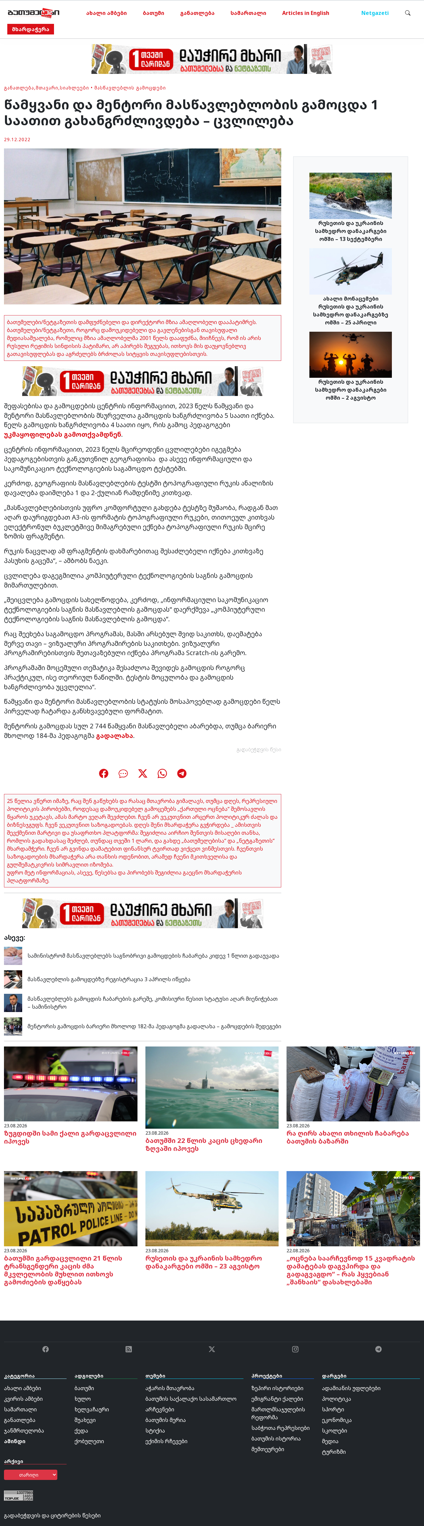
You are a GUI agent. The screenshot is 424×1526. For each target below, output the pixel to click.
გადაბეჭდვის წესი (259, 749)
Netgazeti (375, 13)
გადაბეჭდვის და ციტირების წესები (52, 1515)
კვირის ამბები (23, 1398)
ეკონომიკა (337, 1420)
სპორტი (333, 1409)
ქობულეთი (89, 1441)
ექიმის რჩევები (166, 1441)
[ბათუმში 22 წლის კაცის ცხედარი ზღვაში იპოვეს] (212, 1087)
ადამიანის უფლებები (351, 1388)
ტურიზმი (334, 1451)
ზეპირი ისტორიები (277, 1388)
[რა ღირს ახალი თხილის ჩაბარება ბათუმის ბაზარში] (353, 1083)
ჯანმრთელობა (24, 1430)
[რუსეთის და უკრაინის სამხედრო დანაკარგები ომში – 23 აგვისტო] (212, 1208)
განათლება (197, 13)
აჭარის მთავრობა (169, 1388)
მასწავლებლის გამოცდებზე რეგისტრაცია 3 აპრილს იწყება (108, 979)
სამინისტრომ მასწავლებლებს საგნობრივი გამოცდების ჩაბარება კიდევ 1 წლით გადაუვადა (153, 955)
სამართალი (248, 13)
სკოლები (334, 1430)
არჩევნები (159, 1409)
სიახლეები (74, 88)
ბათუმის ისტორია (276, 1438)
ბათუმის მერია (165, 1420)
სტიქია (155, 1430)
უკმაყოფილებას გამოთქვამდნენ (62, 434)
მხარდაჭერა (30, 29)
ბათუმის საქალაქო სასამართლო (191, 1398)
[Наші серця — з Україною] (33, 13)
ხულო (83, 1398)
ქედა (81, 1430)
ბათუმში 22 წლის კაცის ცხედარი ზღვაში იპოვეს (203, 1144)
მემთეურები (267, 1449)
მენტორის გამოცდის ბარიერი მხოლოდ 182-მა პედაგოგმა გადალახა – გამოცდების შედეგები (154, 1026)
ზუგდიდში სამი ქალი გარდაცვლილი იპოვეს (70, 1137)
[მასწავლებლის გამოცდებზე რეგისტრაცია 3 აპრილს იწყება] (13, 978)
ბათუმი (153, 13)
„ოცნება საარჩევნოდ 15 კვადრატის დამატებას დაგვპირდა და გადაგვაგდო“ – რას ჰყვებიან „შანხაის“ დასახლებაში (351, 1270)
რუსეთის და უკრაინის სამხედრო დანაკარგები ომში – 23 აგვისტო (203, 1262)
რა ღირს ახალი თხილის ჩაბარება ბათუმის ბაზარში (348, 1137)
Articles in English (305, 13)
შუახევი (85, 1420)
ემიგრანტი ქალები (277, 1398)
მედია (330, 1441)
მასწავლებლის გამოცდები (130, 88)
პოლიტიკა (336, 1398)
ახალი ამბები (106, 13)
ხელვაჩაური (92, 1409)
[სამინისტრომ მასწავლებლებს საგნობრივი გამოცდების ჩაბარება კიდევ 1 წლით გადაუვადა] (13, 955)
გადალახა (114, 735)
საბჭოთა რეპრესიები (280, 1428)
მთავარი (47, 88)
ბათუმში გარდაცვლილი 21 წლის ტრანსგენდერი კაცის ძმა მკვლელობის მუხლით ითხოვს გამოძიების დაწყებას (63, 1270)
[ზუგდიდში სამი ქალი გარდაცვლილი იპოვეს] (70, 1083)
